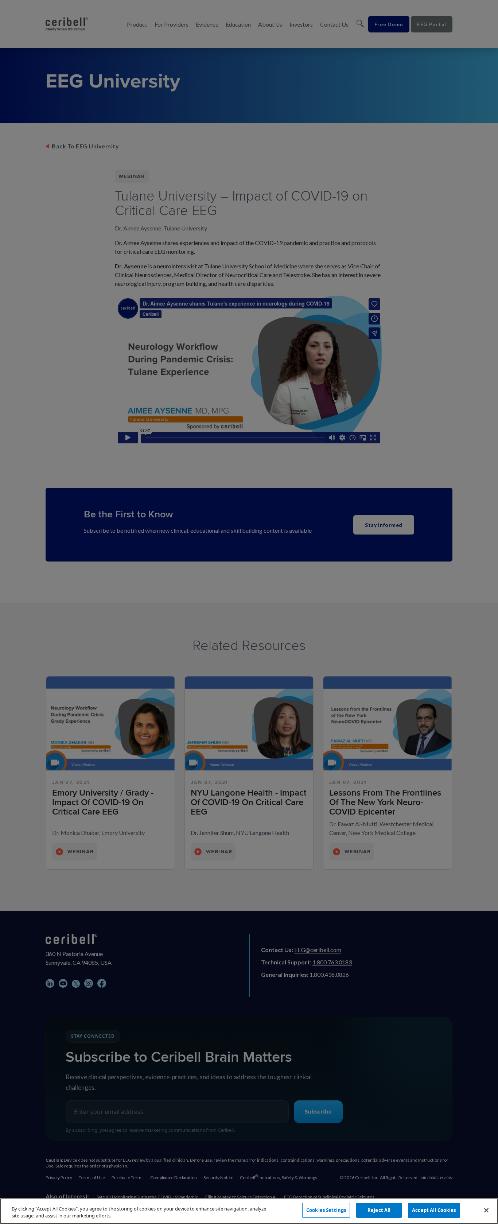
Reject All (378, 1210)
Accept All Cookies (434, 1210)
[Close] (486, 1210)
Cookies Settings (326, 1210)
